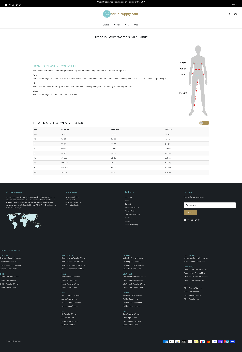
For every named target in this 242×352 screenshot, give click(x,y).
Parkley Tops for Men (131, 299)
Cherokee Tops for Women (10, 258)
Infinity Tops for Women (71, 277)
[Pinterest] (17, 5)
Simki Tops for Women (131, 314)
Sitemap (128, 221)
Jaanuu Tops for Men (69, 299)
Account (234, 4)
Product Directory (131, 225)
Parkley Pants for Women (132, 303)
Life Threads (127, 274)
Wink (186, 285)
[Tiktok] (20, 5)
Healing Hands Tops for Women (74, 258)
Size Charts (129, 218)
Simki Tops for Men (130, 318)
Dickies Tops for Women (9, 277)
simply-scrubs (189, 255)
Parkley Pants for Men (131, 306)
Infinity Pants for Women (71, 284)
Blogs (127, 201)
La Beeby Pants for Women (133, 265)
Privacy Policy (130, 211)
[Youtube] (9, 5)
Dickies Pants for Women (9, 284)
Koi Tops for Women (69, 314)
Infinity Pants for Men (69, 287)
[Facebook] (6, 5)
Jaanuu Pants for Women (71, 303)
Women (117, 25)
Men (127, 25)
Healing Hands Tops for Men (72, 262)
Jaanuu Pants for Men (70, 306)
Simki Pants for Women (132, 321)
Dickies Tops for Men (8, 280)
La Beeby (126, 255)
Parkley (126, 293)
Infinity (64, 274)
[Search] (230, 14)
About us (128, 197)
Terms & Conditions (132, 214)
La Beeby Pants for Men (132, 269)
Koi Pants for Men (68, 325)
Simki (125, 311)
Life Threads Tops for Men (133, 280)
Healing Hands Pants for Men (73, 269)
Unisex (136, 25)
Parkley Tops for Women (132, 295)
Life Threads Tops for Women (134, 277)
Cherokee (4, 255)
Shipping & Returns (132, 207)
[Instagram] (13, 5)
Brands (106, 25)
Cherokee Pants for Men (9, 269)
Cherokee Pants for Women (10, 265)
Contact (128, 204)
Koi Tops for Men (68, 318)
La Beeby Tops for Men (132, 262)
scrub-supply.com (16, 341)
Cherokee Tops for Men (9, 262)
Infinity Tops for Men (69, 280)
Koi (63, 311)
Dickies (2, 274)
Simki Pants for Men (130, 325)
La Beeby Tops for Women (133, 258)
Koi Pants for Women (70, 321)
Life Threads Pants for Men (133, 287)
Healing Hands (67, 255)
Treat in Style (189, 267)
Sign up (190, 212)
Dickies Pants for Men (8, 287)
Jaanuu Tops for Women (71, 295)
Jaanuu (64, 293)
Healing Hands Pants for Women (74, 265)
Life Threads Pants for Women (134, 284)
